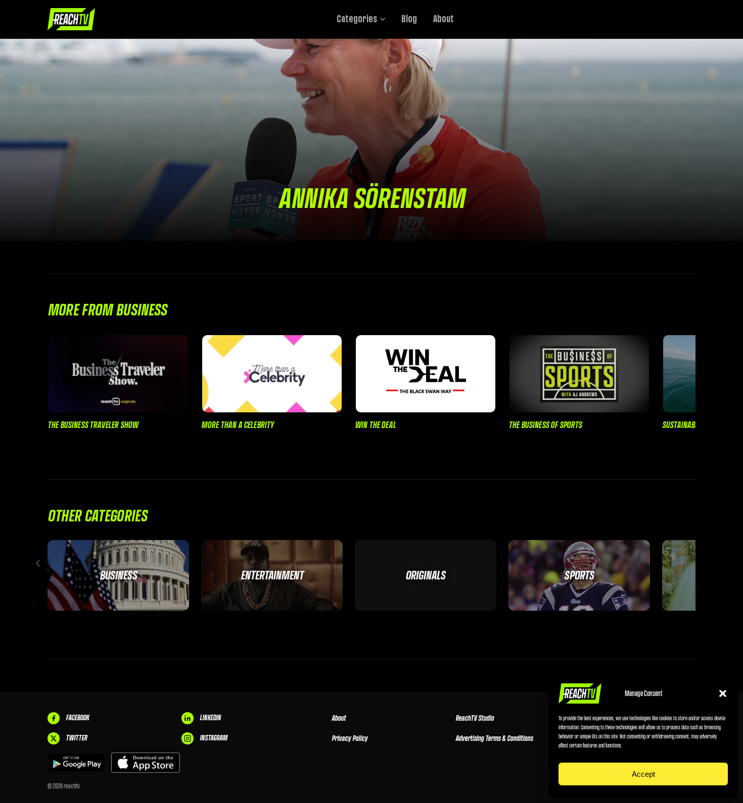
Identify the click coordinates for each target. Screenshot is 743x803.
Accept (643, 774)
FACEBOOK (77, 717)
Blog (409, 19)
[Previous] (38, 563)
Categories (357, 19)
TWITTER (76, 737)
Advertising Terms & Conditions (494, 738)
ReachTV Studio (474, 718)
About (443, 19)
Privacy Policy (349, 738)
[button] (723, 693)
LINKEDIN (210, 717)
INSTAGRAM (213, 737)
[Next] (705, 563)
